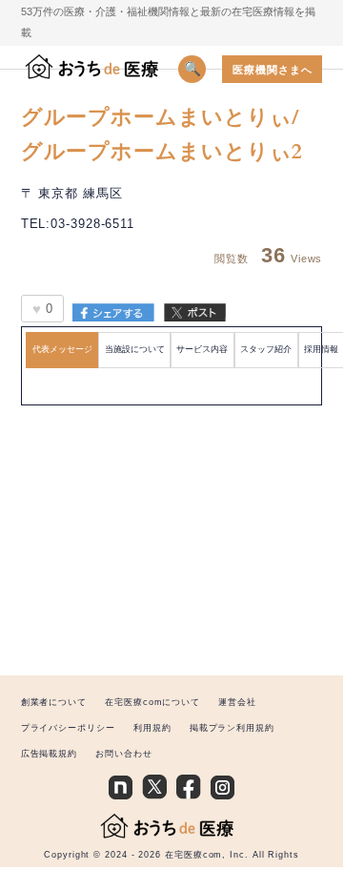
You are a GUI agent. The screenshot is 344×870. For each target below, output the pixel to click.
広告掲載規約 (49, 753)
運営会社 (237, 702)
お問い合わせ (123, 753)
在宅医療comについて (152, 702)
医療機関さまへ (272, 69)
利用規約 (152, 728)
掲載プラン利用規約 (232, 728)
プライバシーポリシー (68, 728)
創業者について (54, 702)
